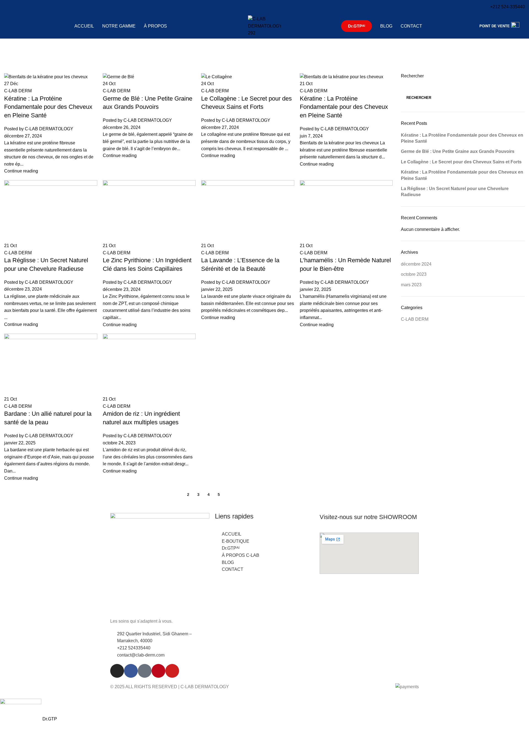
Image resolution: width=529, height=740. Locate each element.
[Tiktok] (145, 671)
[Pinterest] (158, 671)
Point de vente (494, 26)
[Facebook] (131, 671)
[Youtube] (172, 671)
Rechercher (418, 98)
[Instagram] (117, 671)
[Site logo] (264, 25)
